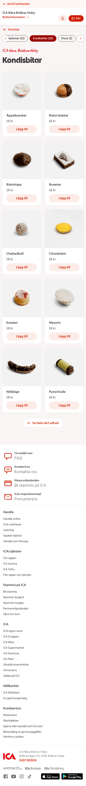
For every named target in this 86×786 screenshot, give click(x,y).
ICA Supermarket (13, 647)
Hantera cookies (13, 736)
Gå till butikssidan (18, 4)
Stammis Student (13, 597)
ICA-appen (9, 558)
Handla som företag (15, 541)
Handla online (11, 519)
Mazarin (55, 323)
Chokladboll (15, 253)
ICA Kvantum (11, 653)
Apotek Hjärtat (12, 535)
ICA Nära (8, 642)
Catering (8, 530)
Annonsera (10, 670)
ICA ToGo (9, 569)
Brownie (55, 184)
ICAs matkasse (12, 524)
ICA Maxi (8, 659)
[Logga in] (62, 18)
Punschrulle (57, 392)
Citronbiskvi (57, 253)
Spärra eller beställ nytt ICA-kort (23, 726)
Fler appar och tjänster (17, 575)
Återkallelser (11, 720)
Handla (8, 512)
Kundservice (12, 708)
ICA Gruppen (11, 636)
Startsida (13, 29)
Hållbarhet (11, 686)
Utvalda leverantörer (16, 664)
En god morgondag (15, 698)
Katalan (12, 323)
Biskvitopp (14, 184)
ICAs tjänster (12, 551)
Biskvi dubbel (58, 115)
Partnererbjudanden (16, 608)
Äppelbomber (16, 115)
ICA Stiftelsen (11, 692)
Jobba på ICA (11, 675)
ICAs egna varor (13, 631)
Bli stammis (10, 591)
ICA (5, 624)
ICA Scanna (10, 563)
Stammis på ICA (14, 585)
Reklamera (10, 715)
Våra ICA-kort (11, 614)
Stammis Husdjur (13, 603)
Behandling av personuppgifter (22, 732)
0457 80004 (27, 760)
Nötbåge (12, 392)
